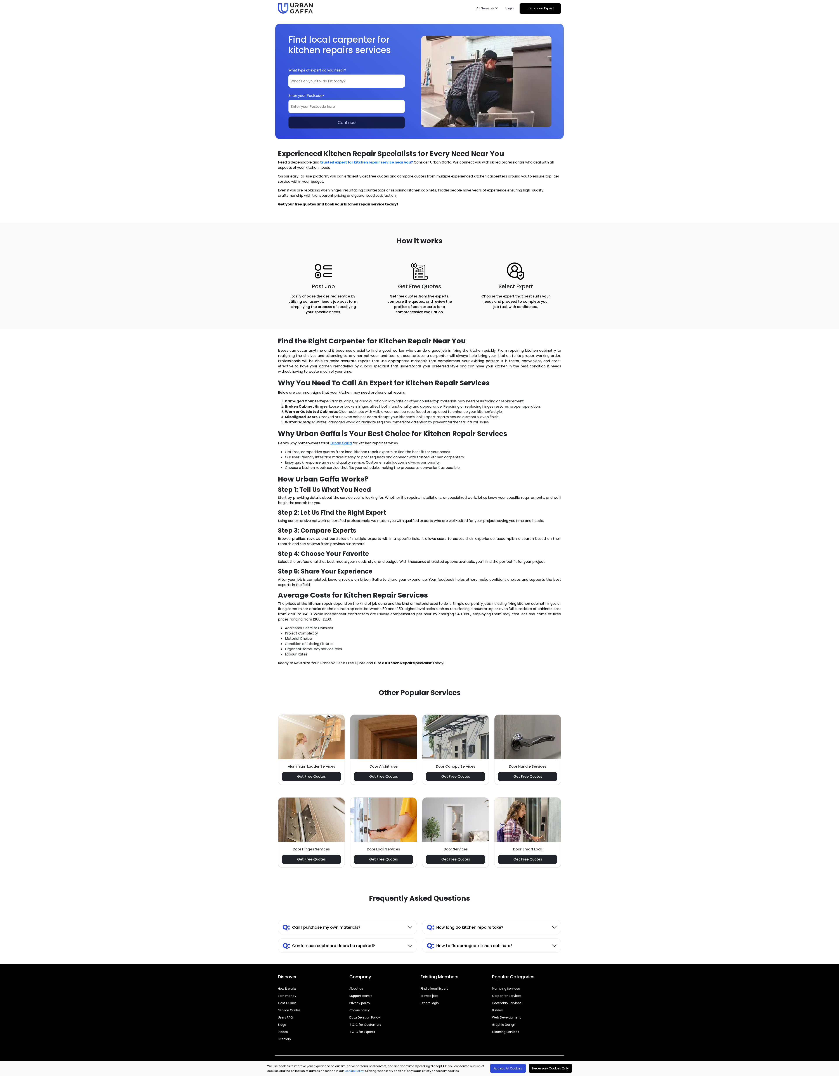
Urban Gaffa (341, 443)
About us (356, 988)
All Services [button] (485, 8)
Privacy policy (359, 1003)
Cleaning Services (505, 1032)
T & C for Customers (365, 1024)
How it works (287, 988)
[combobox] (346, 81)
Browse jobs (429, 996)
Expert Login (430, 1003)
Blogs (282, 1024)
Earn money (287, 996)
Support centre (361, 996)
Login (509, 8)
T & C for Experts (362, 1032)
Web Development (506, 1017)
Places (283, 1032)
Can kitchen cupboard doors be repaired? (329, 945)
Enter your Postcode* (306, 95)
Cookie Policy (354, 1071)
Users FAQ (285, 1017)
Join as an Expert (540, 8)
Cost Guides (287, 1003)
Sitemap (284, 1039)
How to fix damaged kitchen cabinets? (469, 945)
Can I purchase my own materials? (322, 927)
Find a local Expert (434, 988)
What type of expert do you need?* (317, 70)
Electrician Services (506, 1003)
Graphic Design (503, 1024)
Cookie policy (359, 1010)
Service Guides (289, 1010)
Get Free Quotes (311, 776)
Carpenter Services (506, 996)
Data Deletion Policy (364, 1017)
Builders (498, 1010)
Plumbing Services (506, 988)
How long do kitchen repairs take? (465, 927)
